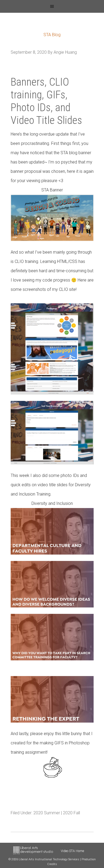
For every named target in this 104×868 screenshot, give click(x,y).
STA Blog (52, 34)
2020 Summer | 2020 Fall (56, 812)
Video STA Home (72, 851)
